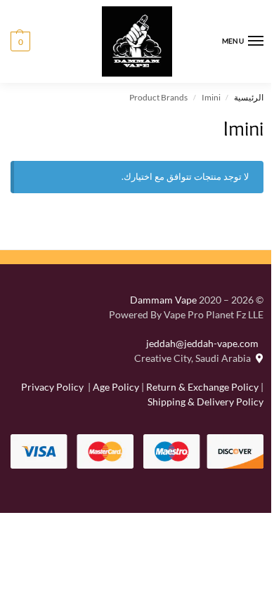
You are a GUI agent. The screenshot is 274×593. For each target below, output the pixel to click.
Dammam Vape (163, 300)
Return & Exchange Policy (202, 387)
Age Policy (116, 387)
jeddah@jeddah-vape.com (204, 343)
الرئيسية (248, 97)
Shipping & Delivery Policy (205, 402)
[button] (20, 41)
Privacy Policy (52, 387)
